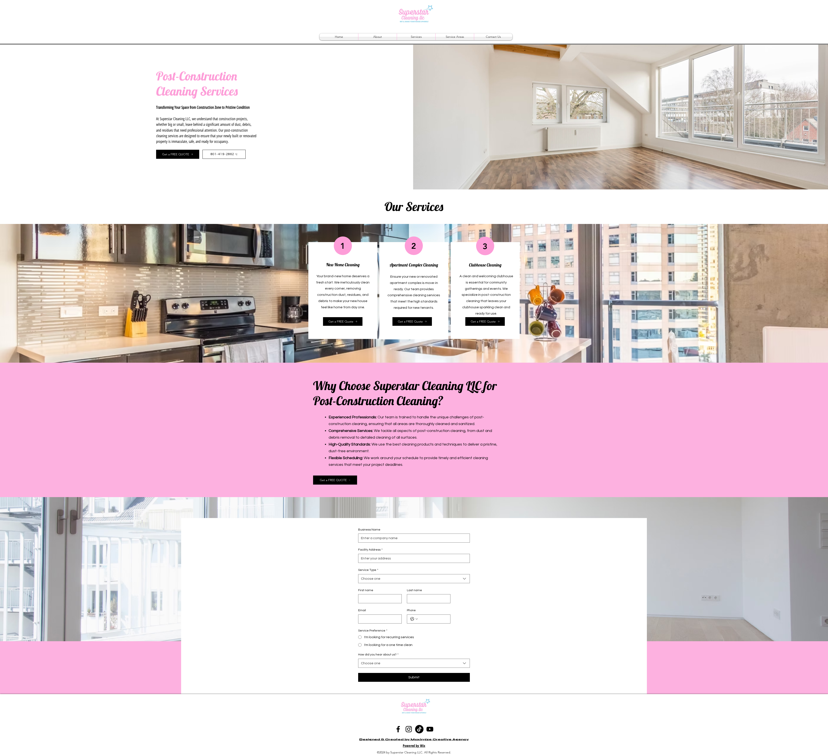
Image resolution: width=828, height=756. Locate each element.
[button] (416, 36)
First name (365, 590)
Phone (411, 610)
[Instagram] (409, 729)
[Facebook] (398, 729)
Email (362, 610)
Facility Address (370, 549)
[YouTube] (430, 729)
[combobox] (414, 578)
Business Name (369, 529)
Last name (414, 590)
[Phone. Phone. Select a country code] (414, 619)
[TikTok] (419, 729)
